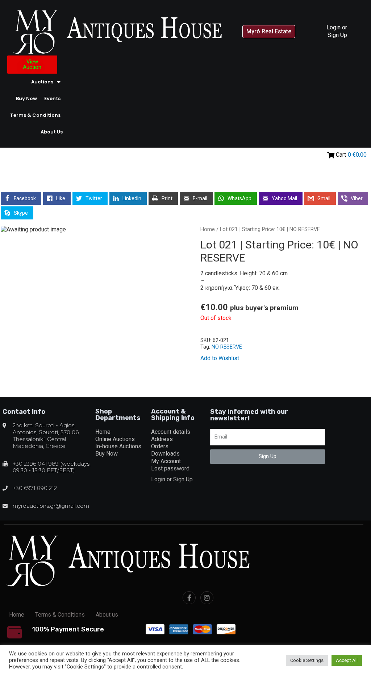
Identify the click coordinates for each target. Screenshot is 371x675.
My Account (166, 461)
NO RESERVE (227, 347)
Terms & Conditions (35, 115)
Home (207, 229)
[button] (268, 31)
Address (162, 439)
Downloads (165, 453)
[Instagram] (206, 597)
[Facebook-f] (189, 597)
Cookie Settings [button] (307, 660)
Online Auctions (115, 439)
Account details (170, 431)
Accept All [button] (347, 660)
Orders (159, 446)
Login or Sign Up (336, 31)
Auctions (42, 81)
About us (52, 131)
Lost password (170, 468)
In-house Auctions (118, 446)
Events (52, 98)
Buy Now (26, 98)
